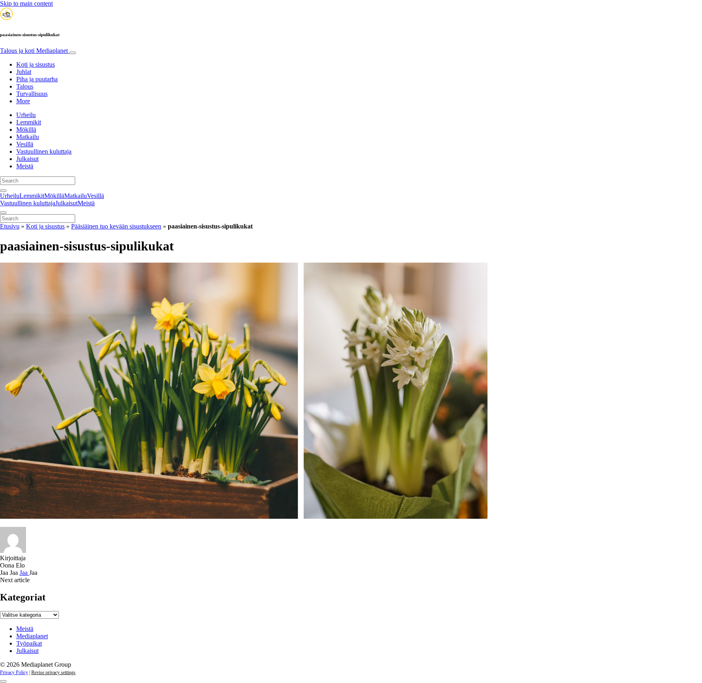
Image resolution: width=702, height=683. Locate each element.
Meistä (24, 166)
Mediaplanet (32, 636)
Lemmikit (28, 122)
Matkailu (27, 136)
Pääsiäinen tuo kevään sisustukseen (116, 226)
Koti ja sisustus (35, 64)
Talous (24, 86)
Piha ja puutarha (37, 79)
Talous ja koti (34, 50)
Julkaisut (27, 158)
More (23, 101)
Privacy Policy (14, 672)
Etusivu (10, 226)
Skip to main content (26, 3)
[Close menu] (3, 212)
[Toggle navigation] (72, 53)
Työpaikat (29, 643)
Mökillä (26, 129)
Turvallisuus (32, 93)
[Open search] (3, 190)
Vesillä (24, 144)
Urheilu (26, 114)
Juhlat (23, 71)
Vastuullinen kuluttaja (44, 151)
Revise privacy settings (53, 672)
